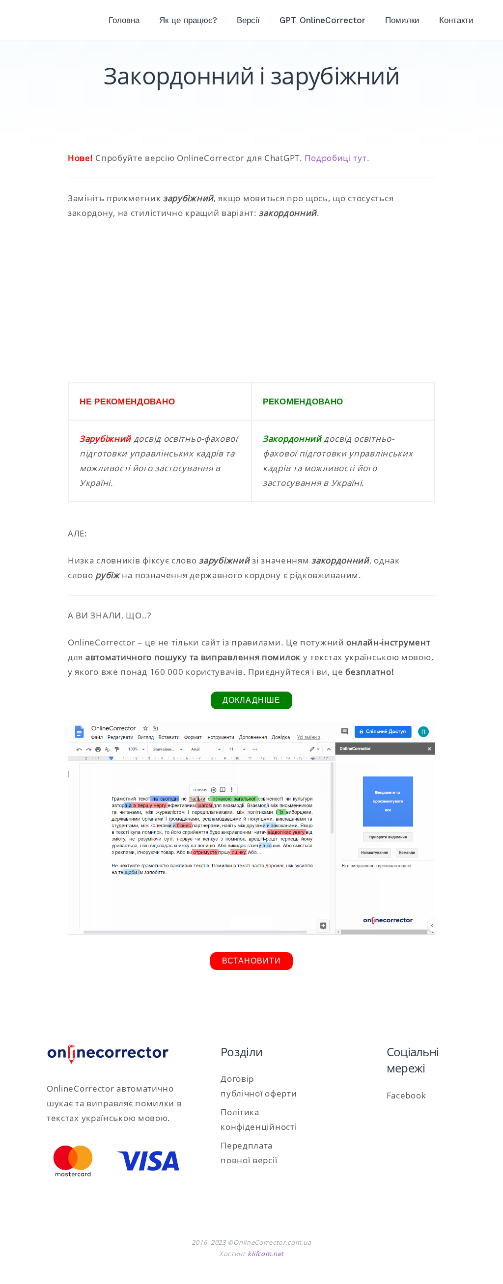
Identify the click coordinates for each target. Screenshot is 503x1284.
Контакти (456, 20)
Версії (248, 20)
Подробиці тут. (337, 157)
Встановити (251, 960)
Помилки (402, 20)
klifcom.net (266, 1253)
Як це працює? (188, 20)
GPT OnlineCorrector (322, 20)
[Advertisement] (251, 301)
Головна (124, 20)
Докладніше (251, 700)
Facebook (406, 1095)
